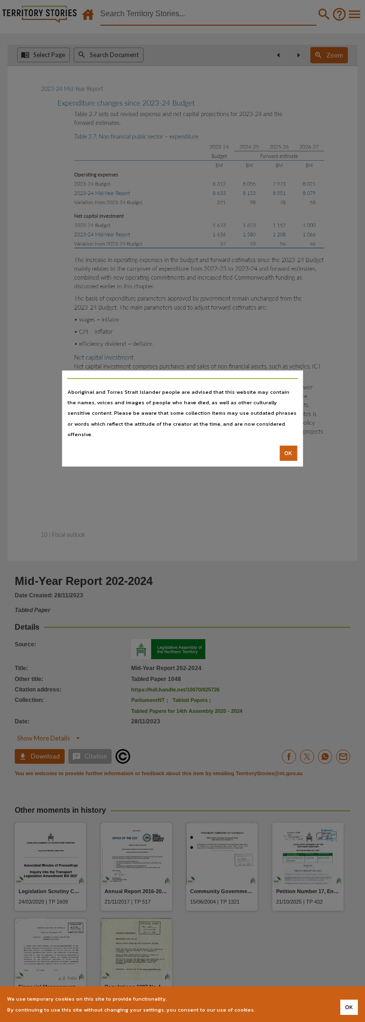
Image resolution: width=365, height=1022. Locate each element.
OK (288, 453)
